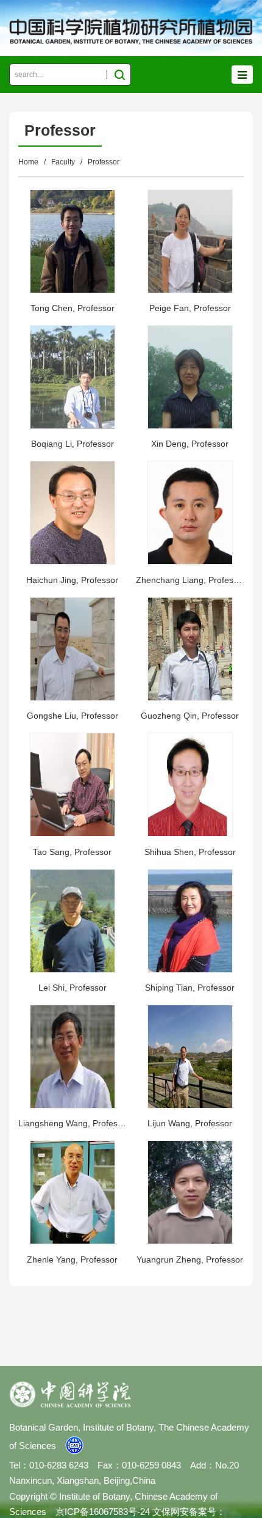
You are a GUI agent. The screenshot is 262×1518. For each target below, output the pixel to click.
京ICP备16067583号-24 (102, 1511)
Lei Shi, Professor (72, 987)
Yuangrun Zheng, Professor (189, 1259)
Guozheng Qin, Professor (190, 716)
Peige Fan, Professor (190, 308)
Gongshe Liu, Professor (72, 716)
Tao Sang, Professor (72, 852)
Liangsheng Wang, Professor (72, 1123)
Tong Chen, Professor (72, 308)
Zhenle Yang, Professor (72, 1259)
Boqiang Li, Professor (72, 444)
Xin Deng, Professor (189, 444)
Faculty (63, 162)
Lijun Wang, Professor (189, 1123)
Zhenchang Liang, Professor (190, 580)
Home (28, 162)
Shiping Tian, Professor (190, 987)
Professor (103, 162)
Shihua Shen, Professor (190, 852)
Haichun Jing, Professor (72, 580)
